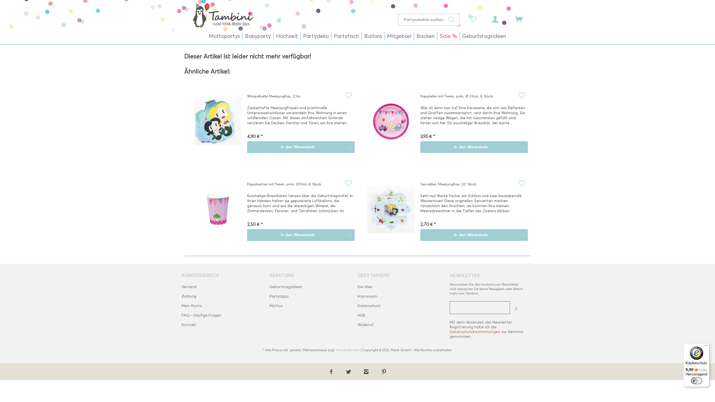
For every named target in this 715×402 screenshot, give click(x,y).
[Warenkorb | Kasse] (522, 18)
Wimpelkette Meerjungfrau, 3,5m (274, 96)
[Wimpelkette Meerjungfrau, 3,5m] (218, 125)
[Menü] (706, 346)
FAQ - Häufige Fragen (201, 315)
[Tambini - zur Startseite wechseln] (223, 15)
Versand (189, 286)
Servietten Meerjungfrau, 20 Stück (448, 184)
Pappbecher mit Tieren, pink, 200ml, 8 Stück (284, 184)
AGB (361, 315)
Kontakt (189, 324)
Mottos (276, 305)
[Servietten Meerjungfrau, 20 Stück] (391, 213)
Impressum (367, 296)
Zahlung (189, 296)
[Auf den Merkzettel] (348, 95)
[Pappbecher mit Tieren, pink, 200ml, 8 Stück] (218, 213)
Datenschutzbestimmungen (475, 331)
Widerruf (366, 324)
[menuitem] (429, 20)
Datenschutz (369, 305)
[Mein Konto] (500, 18)
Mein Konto (192, 305)
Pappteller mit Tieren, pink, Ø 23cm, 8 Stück (456, 96)
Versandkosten (348, 350)
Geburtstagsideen (286, 286)
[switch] (696, 380)
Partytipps (279, 296)
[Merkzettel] (475, 18)
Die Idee (365, 286)
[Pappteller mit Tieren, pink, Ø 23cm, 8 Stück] (391, 125)
